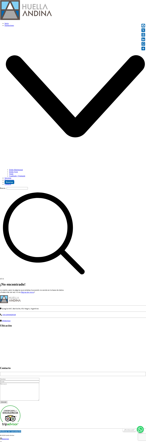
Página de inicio (27, 292)
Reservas (9, 182)
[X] (143, 30)
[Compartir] (143, 48)
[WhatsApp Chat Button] (140, 429)
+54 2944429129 (9, 315)
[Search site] (44, 277)
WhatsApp (6, 321)
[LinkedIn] (143, 39)
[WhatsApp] (143, 44)
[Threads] (143, 34)
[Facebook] (143, 25)
